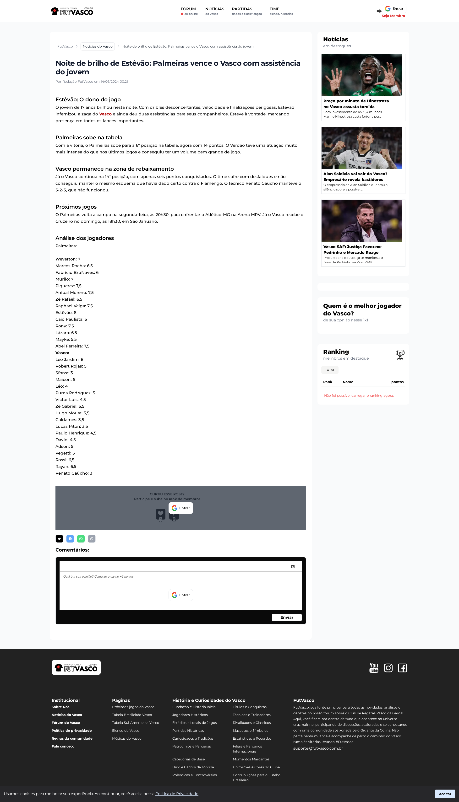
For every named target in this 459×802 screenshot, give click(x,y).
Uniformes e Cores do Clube (256, 767)
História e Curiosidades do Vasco (209, 700)
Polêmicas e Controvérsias (194, 775)
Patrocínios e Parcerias (191, 746)
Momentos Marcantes (251, 759)
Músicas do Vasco (127, 738)
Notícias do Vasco (67, 715)
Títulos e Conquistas (250, 707)
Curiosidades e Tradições (192, 738)
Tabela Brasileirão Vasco (132, 715)
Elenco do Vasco (125, 730)
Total (330, 370)
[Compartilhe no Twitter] (59, 539)
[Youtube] (374, 668)
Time (281, 11)
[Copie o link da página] (92, 539)
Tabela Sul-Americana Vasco (135, 723)
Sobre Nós (60, 707)
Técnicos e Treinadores (252, 715)
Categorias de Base (188, 759)
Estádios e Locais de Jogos (194, 723)
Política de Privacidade (176, 793)
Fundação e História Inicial (194, 707)
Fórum (189, 11)
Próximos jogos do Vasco (133, 707)
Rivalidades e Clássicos (252, 723)
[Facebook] (402, 668)
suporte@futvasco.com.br (318, 748)
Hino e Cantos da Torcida (193, 767)
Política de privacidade (72, 730)
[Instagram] (388, 668)
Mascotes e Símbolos (250, 730)
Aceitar (445, 794)
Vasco (105, 114)
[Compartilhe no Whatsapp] (81, 539)
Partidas (247, 11)
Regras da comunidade (72, 738)
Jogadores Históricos (190, 715)
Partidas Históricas (188, 730)
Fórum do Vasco (66, 723)
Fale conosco (63, 746)
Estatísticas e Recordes (252, 738)
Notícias (214, 11)
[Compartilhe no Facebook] (70, 539)
